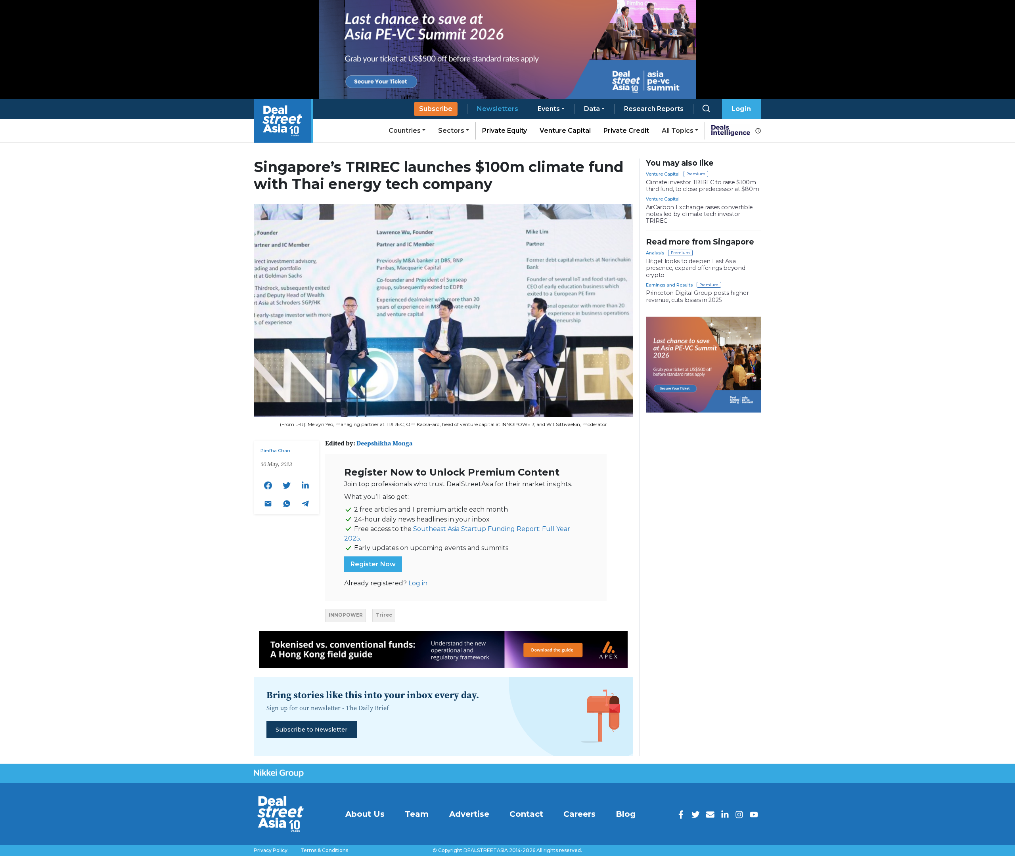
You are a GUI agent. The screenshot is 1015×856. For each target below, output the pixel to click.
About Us (365, 814)
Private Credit (626, 130)
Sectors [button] (451, 130)
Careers (579, 814)
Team (417, 814)
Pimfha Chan (275, 450)
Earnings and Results (669, 285)
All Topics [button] (677, 130)
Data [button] (592, 109)
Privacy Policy (270, 850)
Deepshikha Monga (384, 443)
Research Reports (654, 109)
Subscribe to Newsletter (311, 729)
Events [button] (549, 109)
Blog (626, 814)
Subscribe (435, 109)
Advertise (469, 814)
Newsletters (497, 109)
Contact (526, 814)
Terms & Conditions (324, 850)
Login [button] (741, 109)
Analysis (655, 253)
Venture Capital (565, 130)
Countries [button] (405, 130)
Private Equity (504, 130)
